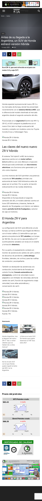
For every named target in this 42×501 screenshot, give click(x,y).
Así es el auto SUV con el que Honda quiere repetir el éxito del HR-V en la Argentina (9, 366)
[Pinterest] (14, 54)
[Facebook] (4, 54)
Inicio (2, 16)
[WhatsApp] (19, 54)
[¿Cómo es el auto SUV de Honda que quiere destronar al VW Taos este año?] (28, 328)
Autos (8, 16)
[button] (3, 11)
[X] (9, 54)
